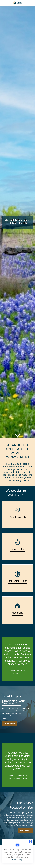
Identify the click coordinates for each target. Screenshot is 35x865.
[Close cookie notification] (30, 842)
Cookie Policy (17, 860)
